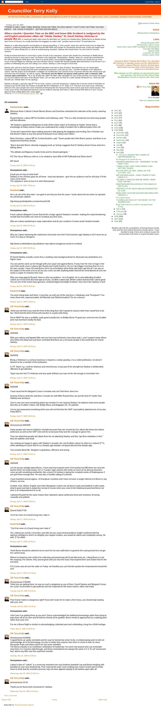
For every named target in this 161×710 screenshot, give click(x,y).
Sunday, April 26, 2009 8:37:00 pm (22, 206)
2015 (116, 115)
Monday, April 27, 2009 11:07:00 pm (23, 573)
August (119, 142)
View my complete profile (149, 100)
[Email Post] (41, 93)
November (120, 135)
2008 (116, 216)
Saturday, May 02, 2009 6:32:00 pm (23, 656)
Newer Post (6, 700)
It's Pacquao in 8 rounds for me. (128, 159)
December (120, 133)
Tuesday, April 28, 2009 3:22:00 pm (23, 606)
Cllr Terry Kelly (17, 306)
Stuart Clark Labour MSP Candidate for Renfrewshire (138, 47)
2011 (116, 125)
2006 (116, 221)
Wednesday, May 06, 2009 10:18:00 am (24, 673)
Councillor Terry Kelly (32, 10)
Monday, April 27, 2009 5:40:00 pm (22, 501)
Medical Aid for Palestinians (148, 33)
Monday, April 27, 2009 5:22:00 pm (22, 454)
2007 (116, 219)
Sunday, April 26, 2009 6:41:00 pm (22, 165)
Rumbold (14, 190)
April (118, 152)
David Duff (15, 291)
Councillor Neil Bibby (151, 49)
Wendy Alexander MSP (150, 43)
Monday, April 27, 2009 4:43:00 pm (22, 324)
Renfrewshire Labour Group (148, 45)
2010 (116, 128)
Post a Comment (11, 696)
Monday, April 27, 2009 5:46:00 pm (22, 519)
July (118, 145)
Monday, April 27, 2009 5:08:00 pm (22, 416)
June (118, 147)
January (119, 214)
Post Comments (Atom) (24, 705)
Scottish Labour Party (150, 55)
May (118, 150)
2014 (116, 118)
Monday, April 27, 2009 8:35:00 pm (22, 542)
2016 (116, 113)
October (119, 138)
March (119, 209)
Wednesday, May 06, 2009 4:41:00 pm (24, 691)
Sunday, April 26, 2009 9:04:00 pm (22, 226)
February (120, 211)
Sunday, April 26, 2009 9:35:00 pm (22, 286)
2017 (116, 111)
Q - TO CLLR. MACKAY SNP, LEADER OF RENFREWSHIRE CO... (132, 156)
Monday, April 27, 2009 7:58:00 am (22, 302)
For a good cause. (123, 198)
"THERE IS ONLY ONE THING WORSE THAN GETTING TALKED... (134, 167)
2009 (116, 130)
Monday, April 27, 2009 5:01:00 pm (22, 378)
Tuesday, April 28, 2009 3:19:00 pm (23, 591)
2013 (116, 120)
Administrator (16, 107)
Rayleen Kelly (153, 51)
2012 (116, 123)
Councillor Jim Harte (151, 53)
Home (54, 700)
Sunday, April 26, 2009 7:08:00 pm (22, 186)
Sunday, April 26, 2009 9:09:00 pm (22, 248)
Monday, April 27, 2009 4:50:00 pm (22, 346)
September (121, 140)
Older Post (102, 700)
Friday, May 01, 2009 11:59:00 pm (22, 629)
